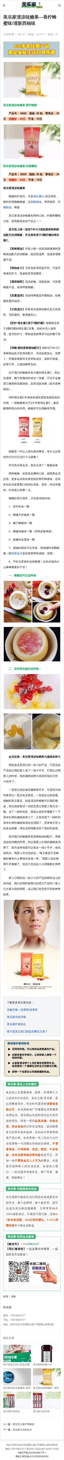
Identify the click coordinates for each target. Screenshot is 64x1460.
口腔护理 (8, 34)
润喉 (13, 1296)
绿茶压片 (16, 553)
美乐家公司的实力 (22, 1429)
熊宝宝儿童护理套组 (23, 1424)
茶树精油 (36, 202)
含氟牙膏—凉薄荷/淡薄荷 (22, 1010)
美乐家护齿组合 (16, 1024)
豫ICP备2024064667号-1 (32, 1452)
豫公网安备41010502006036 (32, 1456)
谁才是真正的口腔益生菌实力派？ (27, 1031)
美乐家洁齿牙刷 (16, 1017)
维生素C (38, 196)
